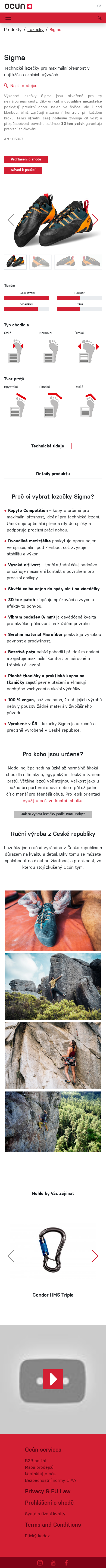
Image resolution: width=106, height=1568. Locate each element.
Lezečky (35, 30)
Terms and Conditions (53, 1525)
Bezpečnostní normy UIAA (50, 1481)
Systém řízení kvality (45, 1514)
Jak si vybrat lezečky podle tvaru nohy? (53, 814)
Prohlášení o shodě (26, 159)
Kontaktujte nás (40, 1474)
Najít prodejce (24, 86)
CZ (99, 6)
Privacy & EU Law (47, 1492)
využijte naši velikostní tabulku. (53, 801)
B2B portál (35, 1461)
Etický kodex (37, 1536)
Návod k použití (23, 170)
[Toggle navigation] (8, 18)
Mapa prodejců (39, 1467)
